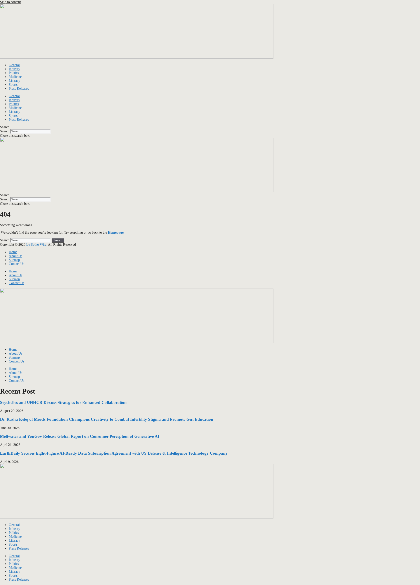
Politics (14, 73)
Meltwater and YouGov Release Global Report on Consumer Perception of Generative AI (79, 436)
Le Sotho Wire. (36, 244)
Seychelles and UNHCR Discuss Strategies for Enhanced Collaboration (63, 402)
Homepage (116, 232)
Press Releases (19, 88)
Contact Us (16, 264)
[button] (210, 127)
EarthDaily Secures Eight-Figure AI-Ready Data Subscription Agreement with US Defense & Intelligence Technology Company (114, 453)
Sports (13, 84)
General (14, 65)
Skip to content (10, 2)
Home (13, 252)
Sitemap (14, 260)
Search (4, 131)
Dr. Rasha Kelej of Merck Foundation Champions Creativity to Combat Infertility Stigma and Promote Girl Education (106, 419)
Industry (14, 69)
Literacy (14, 80)
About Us (15, 256)
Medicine (15, 77)
